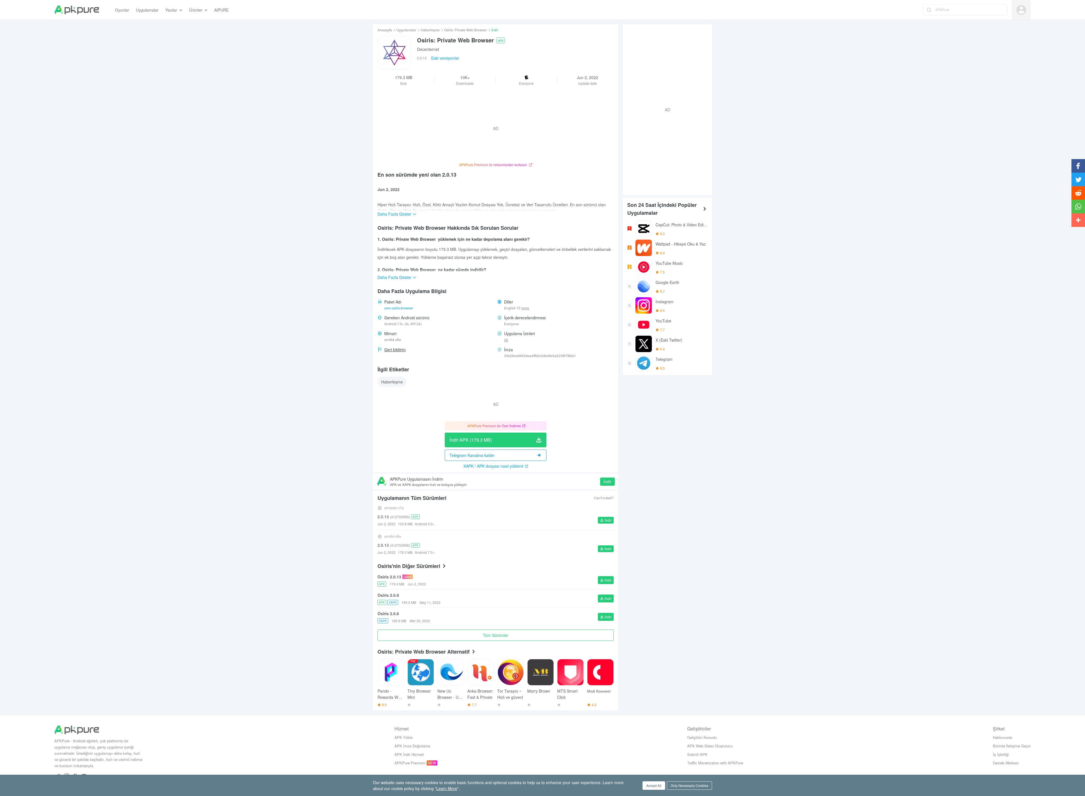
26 (506, 339)
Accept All (653, 785)
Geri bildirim (395, 349)
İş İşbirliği (1001, 754)
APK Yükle (403, 737)
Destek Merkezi (1006, 762)
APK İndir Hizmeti (409, 754)
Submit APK (697, 754)
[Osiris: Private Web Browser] (394, 53)
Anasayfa (384, 29)
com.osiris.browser (398, 307)
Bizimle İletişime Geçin (1012, 746)
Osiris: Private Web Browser (465, 29)
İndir (607, 481)
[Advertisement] (665, 109)
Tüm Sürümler (495, 635)
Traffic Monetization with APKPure (715, 762)
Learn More (446, 788)
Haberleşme (430, 29)
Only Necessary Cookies (689, 785)
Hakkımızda (1002, 737)
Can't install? (604, 497)
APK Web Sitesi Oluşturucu (710, 746)
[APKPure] (76, 9)
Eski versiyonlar (445, 58)
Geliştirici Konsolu (702, 737)
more (525, 308)
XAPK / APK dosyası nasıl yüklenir (493, 466)
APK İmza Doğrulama (412, 746)
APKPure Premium (410, 762)
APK (501, 40)
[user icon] (1021, 10)
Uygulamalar (406, 29)
